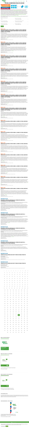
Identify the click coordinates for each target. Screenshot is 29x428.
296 (18, 330)
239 (10, 318)
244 (24, 318)
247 (7, 320)
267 (13, 324)
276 (13, 326)
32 (4, 276)
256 (7, 322)
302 (13, 332)
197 (18, 309)
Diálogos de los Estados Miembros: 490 (5, 4)
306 (24, 332)
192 (4, 309)
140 (10, 297)
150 (13, 299)
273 (4, 326)
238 (7, 318)
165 (4, 303)
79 (22, 284)
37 (17, 276)
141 (13, 297)
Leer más (7, 37)
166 (7, 303)
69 (22, 282)
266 (10, 324)
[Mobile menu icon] (26, 1)
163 (24, 301)
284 (10, 328)
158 (10, 301)
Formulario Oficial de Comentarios (17, 10)
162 (21, 301)
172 (24, 303)
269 (18, 324)
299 (27, 330)
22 (4, 274)
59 (22, 280)
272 (27, 324)
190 (24, 307)
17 (17, 272)
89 (22, 286)
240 (13, 318)
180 (21, 305)
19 (22, 272)
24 (9, 274)
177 (13, 305)
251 (18, 320)
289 (24, 328)
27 (17, 274)
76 (14, 284)
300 (7, 332)
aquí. (15, 396)
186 (13, 307)
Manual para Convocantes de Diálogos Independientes (7, 388)
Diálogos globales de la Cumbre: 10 (5, 8)
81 (27, 284)
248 (10, 320)
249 (13, 320)
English (5, 367)
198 (21, 309)
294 (13, 330)
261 (21, 322)
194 (10, 309)
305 (21, 332)
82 (4, 286)
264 (4, 324)
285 (13, 328)
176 (10, 305)
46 (14, 278)
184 (7, 307)
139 (7, 297)
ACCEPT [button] (7, 426)
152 (18, 299)
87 (17, 286)
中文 (3, 367)
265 (7, 324)
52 (4, 280)
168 (13, 303)
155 (27, 299)
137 (27, 295)
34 (9, 276)
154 (24, 299)
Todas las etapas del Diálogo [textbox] (4, 21)
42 (4, 278)
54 (9, 280)
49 (22, 278)
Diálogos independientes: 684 (5, 7)
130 (7, 295)
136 (24, 295)
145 (24, 297)
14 (9, 272)
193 (7, 309)
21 (27, 272)
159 (13, 301)
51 (27, 278)
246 (4, 320)
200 (27, 309)
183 (4, 307)
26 (14, 274)
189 (21, 307)
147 (4, 299)
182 (27, 305)
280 (24, 326)
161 (18, 301)
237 (4, 318)
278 (18, 326)
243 (21, 318)
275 (10, 326)
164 (27, 301)
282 (4, 328)
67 (17, 282)
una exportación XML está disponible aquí (16, 16)
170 (18, 303)
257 (10, 322)
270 (21, 324)
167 (10, 303)
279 (21, 326)
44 (9, 278)
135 (21, 295)
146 (27, 297)
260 (18, 322)
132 (13, 295)
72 (4, 284)
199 (24, 309)
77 (17, 284)
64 (9, 282)
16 (14, 272)
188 (18, 307)
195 (13, 309)
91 (27, 286)
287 (18, 328)
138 (4, 297)
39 (22, 276)
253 (24, 320)
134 (18, 295)
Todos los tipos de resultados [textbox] (18, 21)
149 (10, 299)
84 (9, 286)
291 (4, 330)
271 (24, 324)
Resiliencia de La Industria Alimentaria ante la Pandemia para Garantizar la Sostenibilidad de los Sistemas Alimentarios (13, 201)
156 (4, 301)
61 (27, 280)
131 (10, 295)
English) (15, 414)
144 (21, 297)
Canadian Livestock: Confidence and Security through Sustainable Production (13, 254)
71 (27, 282)
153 (21, 299)
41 (27, 276)
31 (27, 274)
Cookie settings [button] (3, 426)
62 (4, 282)
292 (7, 330)
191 (27, 307)
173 (27, 303)
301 (10, 332)
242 (18, 318)
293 (10, 330)
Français (7, 367)
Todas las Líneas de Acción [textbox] (4, 24)
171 (21, 303)
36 (14, 276)
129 (4, 295)
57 (17, 280)
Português (9, 367)
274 (7, 326)
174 (4, 305)
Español (14, 367)
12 (4, 272)
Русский (13, 415)
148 (7, 299)
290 (27, 328)
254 (27, 320)
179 (18, 305)
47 (17, 278)
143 (18, 297)
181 (24, 305)
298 (24, 330)
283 (7, 328)
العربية (6, 415)
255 (4, 322)
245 (27, 318)
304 (18, 332)
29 (22, 274)
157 (7, 301)
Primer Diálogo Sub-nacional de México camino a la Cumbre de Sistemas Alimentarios (14, 121)
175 (7, 305)
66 (14, 282)
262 (24, 322)
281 (27, 326)
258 (13, 322)
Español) (15, 415)
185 (10, 307)
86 (14, 286)
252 (21, 320)
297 (21, 330)
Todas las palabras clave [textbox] (18, 24)
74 (9, 284)
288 (21, 328)
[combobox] (7, 19)
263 (27, 322)
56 (14, 280)
